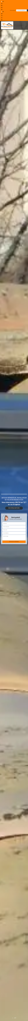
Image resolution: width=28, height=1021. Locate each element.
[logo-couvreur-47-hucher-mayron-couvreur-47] (7, 25)
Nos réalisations (14, 508)
